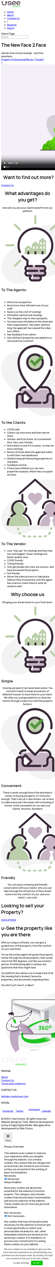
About (10, 15)
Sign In (10, 28)
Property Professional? (14, 59)
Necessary (13, 1179)
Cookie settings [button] (21, 1262)
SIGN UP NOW (8, 920)
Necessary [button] (10, 1175)
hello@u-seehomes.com (14, 1096)
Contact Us (13, 18)
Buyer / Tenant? (35, 59)
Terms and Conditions (13, 1083)
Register (12, 24)
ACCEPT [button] (37, 1263)
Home (10, 12)
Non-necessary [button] (12, 1212)
